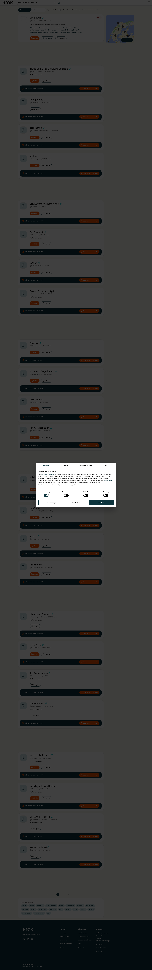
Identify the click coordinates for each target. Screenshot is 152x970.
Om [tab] (106, 465)
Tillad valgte (76, 503)
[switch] (66, 495)
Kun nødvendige (51, 503)
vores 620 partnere (48, 474)
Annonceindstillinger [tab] (85, 465)
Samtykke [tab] (46, 465)
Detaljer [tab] (66, 465)
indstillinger (108, 480)
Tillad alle (101, 503)
